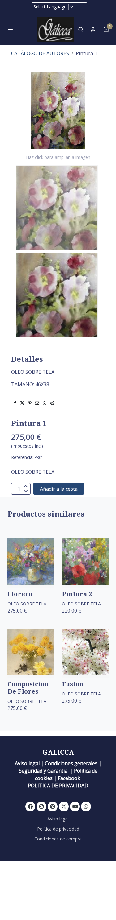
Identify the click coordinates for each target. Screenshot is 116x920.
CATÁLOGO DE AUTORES (40, 53)
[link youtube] (75, 806)
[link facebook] (30, 806)
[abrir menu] (10, 29)
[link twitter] (64, 806)
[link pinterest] (53, 806)
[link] (55, 29)
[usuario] (93, 29)
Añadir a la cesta (59, 488)
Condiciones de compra (58, 839)
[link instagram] (41, 806)
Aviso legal (58, 819)
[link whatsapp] (86, 806)
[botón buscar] (80, 29)
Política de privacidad (58, 829)
